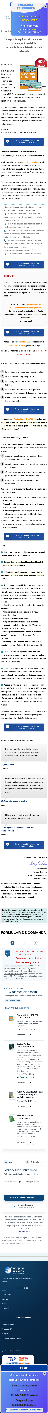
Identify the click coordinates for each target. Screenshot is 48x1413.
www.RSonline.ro (24, 1231)
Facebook (5, 1299)
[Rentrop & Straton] (14, 1270)
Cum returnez (6, 1309)
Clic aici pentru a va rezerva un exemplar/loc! (24, 1410)
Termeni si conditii (8, 1324)
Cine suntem (6, 1294)
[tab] (13, 1162)
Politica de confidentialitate (11, 1338)
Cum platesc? (6, 1334)
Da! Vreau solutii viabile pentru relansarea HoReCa (27, 845)
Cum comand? (7, 1329)
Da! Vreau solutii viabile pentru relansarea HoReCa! (27, 142)
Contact (4, 1304)
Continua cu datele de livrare (22, 1198)
